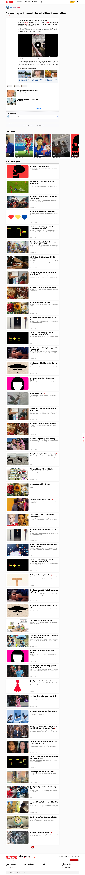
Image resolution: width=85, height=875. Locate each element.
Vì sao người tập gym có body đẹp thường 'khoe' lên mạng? (43, 273)
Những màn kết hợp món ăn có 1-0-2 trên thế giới (51, 80)
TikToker (26, 22)
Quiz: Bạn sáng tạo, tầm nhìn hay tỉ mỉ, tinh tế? (43, 318)
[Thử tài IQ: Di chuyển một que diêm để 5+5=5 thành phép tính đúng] (17, 762)
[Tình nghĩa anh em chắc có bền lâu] (17, 504)
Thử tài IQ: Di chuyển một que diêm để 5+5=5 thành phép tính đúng (44, 757)
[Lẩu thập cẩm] (42, 8)
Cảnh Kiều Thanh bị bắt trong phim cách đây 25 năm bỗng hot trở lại (43, 742)
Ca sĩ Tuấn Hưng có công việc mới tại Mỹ (42, 439)
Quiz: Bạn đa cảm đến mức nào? (40, 302)
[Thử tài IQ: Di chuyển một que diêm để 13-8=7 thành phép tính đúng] (17, 232)
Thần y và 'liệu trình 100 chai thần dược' (42, 469)
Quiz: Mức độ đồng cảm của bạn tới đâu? (42, 212)
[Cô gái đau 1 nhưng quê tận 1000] (17, 837)
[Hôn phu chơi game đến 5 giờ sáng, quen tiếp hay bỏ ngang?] (17, 353)
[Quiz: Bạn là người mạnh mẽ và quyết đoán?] (17, 716)
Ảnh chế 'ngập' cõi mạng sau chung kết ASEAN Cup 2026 (42, 182)
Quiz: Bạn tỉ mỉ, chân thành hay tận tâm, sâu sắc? (43, 364)
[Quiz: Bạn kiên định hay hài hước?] (17, 686)
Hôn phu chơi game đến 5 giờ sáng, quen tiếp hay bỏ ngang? (44, 349)
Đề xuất (35, 1)
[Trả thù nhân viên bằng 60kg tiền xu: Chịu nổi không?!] (11, 101)
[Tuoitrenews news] (35, 857)
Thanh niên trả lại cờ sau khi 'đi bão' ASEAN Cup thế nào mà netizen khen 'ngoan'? (60, 154)
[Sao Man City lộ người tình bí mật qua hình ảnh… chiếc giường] (17, 671)
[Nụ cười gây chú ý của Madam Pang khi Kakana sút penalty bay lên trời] (43, 145)
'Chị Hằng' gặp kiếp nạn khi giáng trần (41, 772)
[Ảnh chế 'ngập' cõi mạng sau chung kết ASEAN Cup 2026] (17, 187)
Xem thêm (32, 847)
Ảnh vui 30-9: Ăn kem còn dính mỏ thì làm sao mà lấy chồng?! (27, 91)
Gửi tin (73, 1)
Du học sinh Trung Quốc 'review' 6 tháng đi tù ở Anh (44, 803)
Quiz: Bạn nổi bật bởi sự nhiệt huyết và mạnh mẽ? (43, 788)
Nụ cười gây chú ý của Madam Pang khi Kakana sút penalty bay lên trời (42, 154)
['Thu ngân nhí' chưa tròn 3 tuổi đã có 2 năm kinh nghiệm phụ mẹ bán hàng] (17, 247)
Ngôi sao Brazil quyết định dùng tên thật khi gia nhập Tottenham (43, 545)
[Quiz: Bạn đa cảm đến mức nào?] (17, 308)
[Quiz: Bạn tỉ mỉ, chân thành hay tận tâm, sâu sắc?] (17, 368)
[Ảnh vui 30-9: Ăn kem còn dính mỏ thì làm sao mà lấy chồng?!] (11, 93)
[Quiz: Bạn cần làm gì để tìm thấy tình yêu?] (17, 293)
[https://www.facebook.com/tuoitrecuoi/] (72, 856)
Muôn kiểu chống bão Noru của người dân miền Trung (24, 80)
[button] (41, 2)
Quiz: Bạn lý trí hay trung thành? (40, 166)
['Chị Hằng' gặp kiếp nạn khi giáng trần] (17, 777)
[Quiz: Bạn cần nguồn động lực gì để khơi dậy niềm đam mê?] (17, 202)
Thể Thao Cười (20, 157)
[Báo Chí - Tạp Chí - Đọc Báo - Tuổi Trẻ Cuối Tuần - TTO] (24, 858)
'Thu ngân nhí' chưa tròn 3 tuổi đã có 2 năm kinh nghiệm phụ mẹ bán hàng (43, 243)
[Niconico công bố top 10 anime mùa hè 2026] (17, 822)
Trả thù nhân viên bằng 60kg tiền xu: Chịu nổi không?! (27, 99)
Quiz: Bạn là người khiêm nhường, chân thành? (42, 379)
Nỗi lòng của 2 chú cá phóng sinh (40, 575)
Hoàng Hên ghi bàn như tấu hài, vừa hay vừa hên (24, 154)
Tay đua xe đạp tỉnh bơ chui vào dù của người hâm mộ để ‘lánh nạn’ (44, 636)
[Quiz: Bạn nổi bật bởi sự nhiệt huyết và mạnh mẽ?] (17, 792)
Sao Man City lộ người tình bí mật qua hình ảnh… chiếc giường (43, 667)
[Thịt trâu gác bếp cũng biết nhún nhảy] (17, 626)
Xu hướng (20, 1)
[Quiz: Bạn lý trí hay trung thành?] (17, 171)
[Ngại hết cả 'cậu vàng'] (17, 398)
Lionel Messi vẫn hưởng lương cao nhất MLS (43, 696)
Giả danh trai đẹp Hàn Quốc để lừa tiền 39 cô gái (37, 80)
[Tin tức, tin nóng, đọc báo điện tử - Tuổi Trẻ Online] (20, 858)
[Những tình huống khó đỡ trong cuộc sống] (17, 459)
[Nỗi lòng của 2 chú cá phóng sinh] (17, 580)
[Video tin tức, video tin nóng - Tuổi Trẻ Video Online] (30, 858)
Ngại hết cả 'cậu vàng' (36, 393)
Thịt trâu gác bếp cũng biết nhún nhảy (41, 620)
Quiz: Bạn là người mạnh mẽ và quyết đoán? (43, 711)
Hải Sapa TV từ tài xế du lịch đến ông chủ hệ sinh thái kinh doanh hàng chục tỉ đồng (43, 727)
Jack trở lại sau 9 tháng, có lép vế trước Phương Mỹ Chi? (42, 515)
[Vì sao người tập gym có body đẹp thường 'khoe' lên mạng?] (17, 277)
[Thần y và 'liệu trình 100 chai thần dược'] (17, 474)
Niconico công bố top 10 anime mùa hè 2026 (43, 817)
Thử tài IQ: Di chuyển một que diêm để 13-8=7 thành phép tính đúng (43, 228)
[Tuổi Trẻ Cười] (78, 856)
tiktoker (25, 86)
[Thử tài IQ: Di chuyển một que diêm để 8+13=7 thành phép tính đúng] (17, 338)
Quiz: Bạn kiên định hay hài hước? (40, 681)
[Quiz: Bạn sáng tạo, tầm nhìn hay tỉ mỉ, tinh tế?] (17, 323)
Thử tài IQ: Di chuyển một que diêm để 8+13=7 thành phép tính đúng (42, 334)
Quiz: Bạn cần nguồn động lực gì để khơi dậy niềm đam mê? (43, 197)
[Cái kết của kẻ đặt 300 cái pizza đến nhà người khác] (17, 262)
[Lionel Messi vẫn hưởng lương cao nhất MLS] (17, 701)
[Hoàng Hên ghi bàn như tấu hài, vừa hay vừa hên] (24, 145)
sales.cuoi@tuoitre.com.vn (11, 867)
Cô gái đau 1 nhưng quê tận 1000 (40, 832)
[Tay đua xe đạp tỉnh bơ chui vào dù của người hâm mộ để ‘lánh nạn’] (17, 641)
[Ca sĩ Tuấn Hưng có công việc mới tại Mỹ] (17, 444)
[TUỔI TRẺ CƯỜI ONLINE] (11, 857)
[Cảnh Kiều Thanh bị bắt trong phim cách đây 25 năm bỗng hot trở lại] (17, 747)
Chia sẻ (38, 108)
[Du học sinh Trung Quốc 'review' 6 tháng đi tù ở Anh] (17, 807)
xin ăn (27, 24)
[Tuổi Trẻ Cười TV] (75, 856)
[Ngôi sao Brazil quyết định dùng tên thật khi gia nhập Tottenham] (17, 550)
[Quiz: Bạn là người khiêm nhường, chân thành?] (17, 383)
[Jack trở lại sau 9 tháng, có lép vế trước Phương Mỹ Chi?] (17, 520)
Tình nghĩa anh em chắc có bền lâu (41, 499)
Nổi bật (28, 1)
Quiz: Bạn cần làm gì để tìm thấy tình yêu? (43, 287)
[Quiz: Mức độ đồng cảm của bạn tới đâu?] (17, 217)
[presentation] (6, 145)
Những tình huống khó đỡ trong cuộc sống (43, 454)
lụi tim (47, 22)
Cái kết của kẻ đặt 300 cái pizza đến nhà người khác (42, 258)
